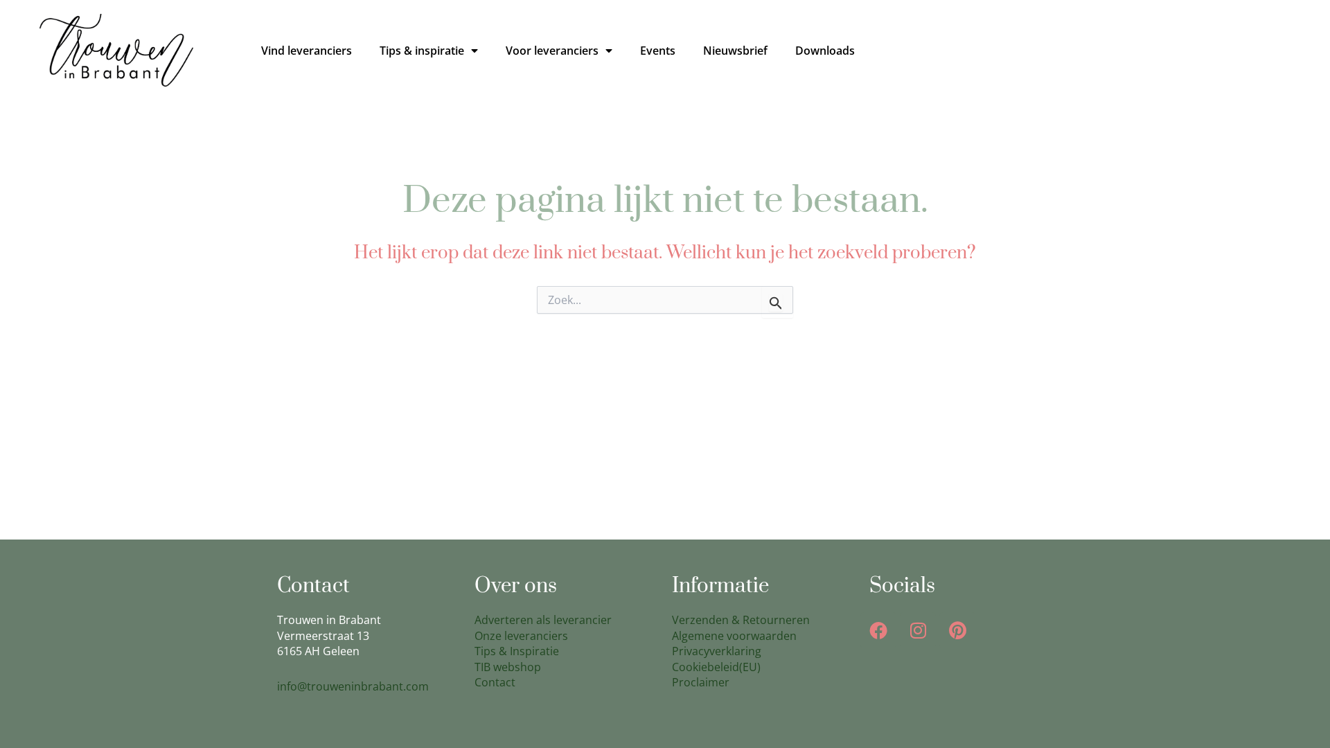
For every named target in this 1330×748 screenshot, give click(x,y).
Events (657, 50)
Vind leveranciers (306, 50)
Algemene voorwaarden (734, 635)
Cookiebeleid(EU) (716, 667)
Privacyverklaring (716, 651)
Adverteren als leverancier (543, 619)
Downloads (825, 50)
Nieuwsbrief (735, 50)
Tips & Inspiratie (517, 651)
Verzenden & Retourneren (741, 619)
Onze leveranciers (521, 635)
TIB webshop (508, 667)
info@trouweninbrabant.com (353, 686)
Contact (495, 682)
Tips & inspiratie (422, 50)
